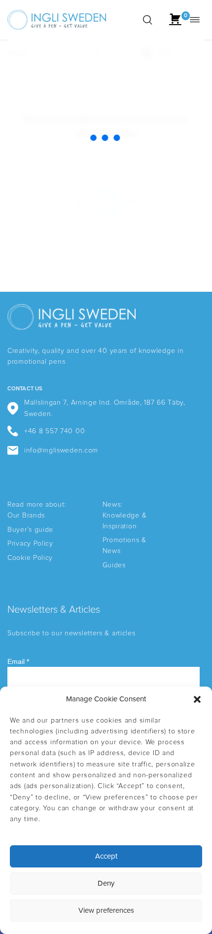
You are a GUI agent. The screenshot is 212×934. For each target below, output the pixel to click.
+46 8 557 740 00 (54, 431)
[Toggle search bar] (147, 19)
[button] (197, 699)
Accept (106, 856)
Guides (114, 565)
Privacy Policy (30, 543)
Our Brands (26, 515)
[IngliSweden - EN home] (56, 20)
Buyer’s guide (30, 529)
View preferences (106, 910)
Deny (106, 883)
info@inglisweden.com (61, 450)
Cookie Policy (30, 557)
